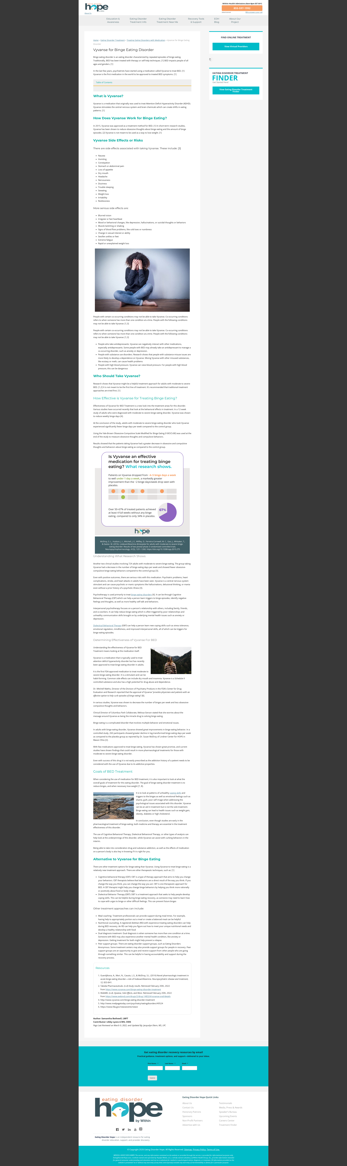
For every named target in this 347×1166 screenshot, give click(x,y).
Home (96, 40)
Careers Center (226, 1120)
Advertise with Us (191, 1124)
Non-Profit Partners (192, 1120)
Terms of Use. (213, 1149)
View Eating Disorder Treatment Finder (235, 90)
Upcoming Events (228, 1116)
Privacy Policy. (199, 1149)
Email (185, 1063)
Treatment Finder (228, 1124)
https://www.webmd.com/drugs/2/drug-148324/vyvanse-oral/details (138, 996)
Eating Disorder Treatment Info (138, 20)
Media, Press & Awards (230, 1107)
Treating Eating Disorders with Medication (146, 40)
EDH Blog (216, 20)
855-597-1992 (242, 8)
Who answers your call (253, 12)
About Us (88, 13)
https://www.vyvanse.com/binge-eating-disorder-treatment (133, 989)
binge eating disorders (141, 594)
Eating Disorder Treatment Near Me (167, 20)
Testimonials (225, 1103)
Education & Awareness (113, 20)
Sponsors (187, 1116)
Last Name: (170, 1063)
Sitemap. (188, 1149)
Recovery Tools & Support (196, 20)
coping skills (175, 792)
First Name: (153, 1063)
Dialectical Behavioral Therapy (107, 625)
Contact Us (188, 1107)
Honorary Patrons (191, 1111)
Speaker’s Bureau (228, 1111)
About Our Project (235, 20)
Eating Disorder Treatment (113, 40)
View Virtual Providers (236, 46)
